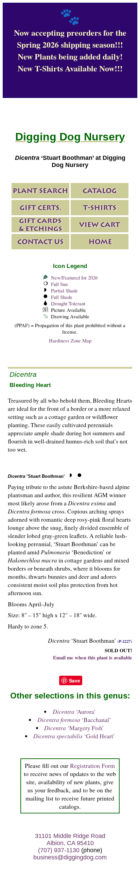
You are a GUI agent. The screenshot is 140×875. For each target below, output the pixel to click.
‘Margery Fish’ (74, 728)
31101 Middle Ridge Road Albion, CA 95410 (70, 839)
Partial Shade (64, 290)
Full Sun (59, 284)
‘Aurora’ (74, 711)
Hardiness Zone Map (70, 340)
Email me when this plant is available (92, 657)
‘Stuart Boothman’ (36, 476)
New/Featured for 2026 (74, 277)
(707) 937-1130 (59, 850)
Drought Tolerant (68, 303)
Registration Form (92, 765)
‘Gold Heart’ (74, 736)
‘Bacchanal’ (74, 720)
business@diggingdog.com (70, 857)
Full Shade (61, 297)
